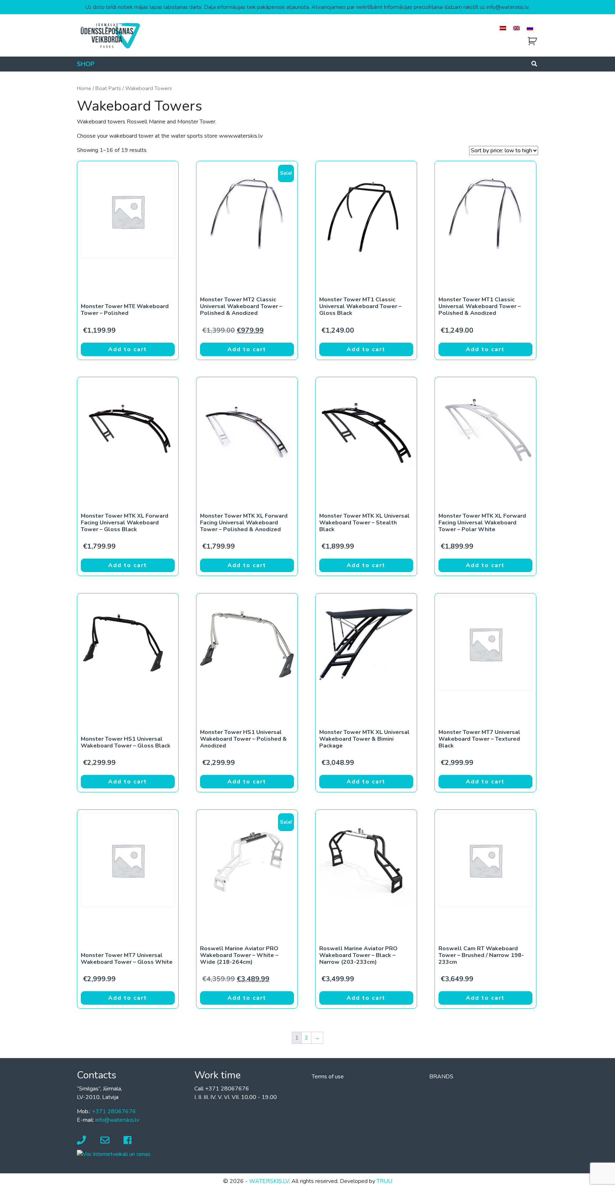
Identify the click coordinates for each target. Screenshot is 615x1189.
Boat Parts (108, 88)
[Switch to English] (516, 28)
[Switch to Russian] (530, 28)
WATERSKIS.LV (269, 1181)
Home (84, 88)
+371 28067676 (114, 1111)
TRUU (384, 1181)
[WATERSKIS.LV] (110, 35)
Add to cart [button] (127, 349)
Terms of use (328, 1076)
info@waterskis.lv (117, 1120)
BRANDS (441, 1076)
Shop (86, 64)
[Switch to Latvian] (503, 28)
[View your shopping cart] (532, 41)
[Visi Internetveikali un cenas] (114, 1154)
